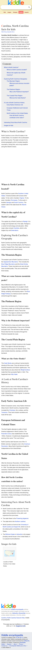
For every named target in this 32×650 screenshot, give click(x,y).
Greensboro (14, 230)
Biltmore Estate (10, 534)
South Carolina (18, 202)
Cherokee (12, 410)
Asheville (19, 534)
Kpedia (21, 12)
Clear (25, 7)
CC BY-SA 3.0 (19, 637)
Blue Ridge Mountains (8, 264)
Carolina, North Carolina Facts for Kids (13, 618)
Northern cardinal (20, 521)
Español (27, 12)
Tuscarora (4, 412)
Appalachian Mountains (11, 262)
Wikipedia (26, 641)
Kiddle (3, 644)
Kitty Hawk (14, 374)
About (15, 644)
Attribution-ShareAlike (18, 613)
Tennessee (14, 200)
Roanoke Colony (6, 434)
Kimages (15, 12)
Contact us (4, 646)
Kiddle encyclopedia (17, 609)
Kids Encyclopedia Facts (8, 32)
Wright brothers (25, 370)
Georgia (8, 202)
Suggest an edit (20, 626)
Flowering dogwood (22, 518)
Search (29, 7)
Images (9, 12)
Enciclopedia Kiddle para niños (17, 646)
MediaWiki (23, 642)
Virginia (21, 198)
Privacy (21, 644)
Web (5, 12)
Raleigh (25, 221)
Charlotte (16, 228)
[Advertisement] (16, 18)
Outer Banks (8, 363)
